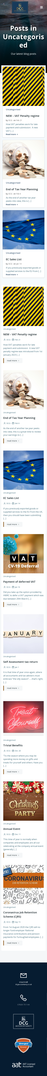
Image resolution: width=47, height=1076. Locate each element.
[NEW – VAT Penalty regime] (23, 86)
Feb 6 (18, 193)
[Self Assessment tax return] (23, 633)
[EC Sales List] (23, 229)
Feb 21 (19, 120)
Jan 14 (18, 264)
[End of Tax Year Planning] (23, 159)
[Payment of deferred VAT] (23, 553)
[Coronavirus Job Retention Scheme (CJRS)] (23, 884)
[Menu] (41, 7)
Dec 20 (18, 750)
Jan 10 (17, 587)
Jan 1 (17, 667)
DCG (10, 120)
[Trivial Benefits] (23, 717)
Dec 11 (18, 834)
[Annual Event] (23, 800)
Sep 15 (17, 922)
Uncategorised (13, 109)
